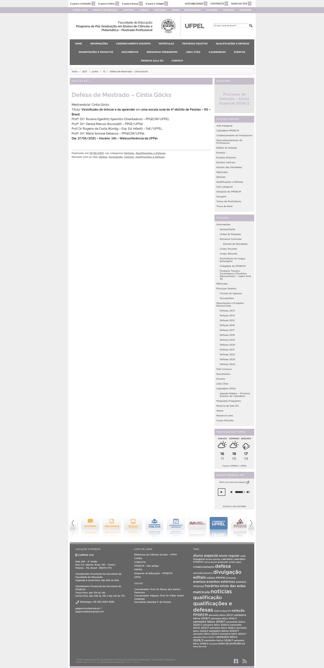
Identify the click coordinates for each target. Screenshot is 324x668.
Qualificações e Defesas (151, 153)
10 (104, 71)
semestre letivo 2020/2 (216, 625)
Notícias (80, 81)
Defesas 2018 (227, 335)
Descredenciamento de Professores (229, 141)
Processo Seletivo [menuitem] (195, 43)
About (219, 410)
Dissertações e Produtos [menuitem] (96, 52)
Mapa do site (240, 3)
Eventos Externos (226, 157)
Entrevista (231, 578)
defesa (103, 157)
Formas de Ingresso (231, 293)
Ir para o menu (108, 3)
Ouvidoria (212, 10)
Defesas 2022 (227, 354)
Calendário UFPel (226, 388)
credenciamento (203, 566)
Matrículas (222, 172)
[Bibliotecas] (109, 527)
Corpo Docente (228, 249)
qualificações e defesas (150, 157)
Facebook (236, 661)
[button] (221, 492)
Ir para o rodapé (156, 3)
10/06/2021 (96, 153)
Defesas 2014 (227, 315)
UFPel (137, 577)
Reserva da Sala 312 (227, 406)
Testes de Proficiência (228, 201)
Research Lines (224, 415)
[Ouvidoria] (87, 527)
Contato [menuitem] (177, 60)
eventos (199, 581)
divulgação (116, 157)
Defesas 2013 (227, 310)
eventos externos (220, 581)
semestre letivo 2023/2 (206, 634)
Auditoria (128, 10)
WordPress (93, 662)
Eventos (220, 152)
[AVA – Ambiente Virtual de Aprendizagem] (194, 527)
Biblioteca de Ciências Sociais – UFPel (155, 554)
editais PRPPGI (216, 577)
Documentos (227, 298)
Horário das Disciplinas (229, 167)
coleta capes (235, 562)
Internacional (192, 10)
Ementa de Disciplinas (235, 244)
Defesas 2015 (227, 320)
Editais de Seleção (226, 148)
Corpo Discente (228, 253)
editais (199, 577)
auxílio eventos (213, 559)
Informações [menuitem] (99, 43)
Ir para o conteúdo (82, 3)
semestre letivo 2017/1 (220, 615)
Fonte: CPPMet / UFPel (234, 466)
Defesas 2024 (227, 364)
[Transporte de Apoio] (130, 527)
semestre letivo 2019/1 (209, 621)
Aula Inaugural (224, 125)
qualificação (207, 597)
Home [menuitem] (78, 43)
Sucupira (221, 196)
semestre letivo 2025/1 (204, 637)
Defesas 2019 (227, 340)
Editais (175, 10)
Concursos (160, 10)
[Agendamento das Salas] (173, 527)
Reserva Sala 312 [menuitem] (152, 60)
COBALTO (140, 562)
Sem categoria (224, 187)
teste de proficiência (231, 643)
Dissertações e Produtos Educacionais (230, 304)
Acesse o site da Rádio (234, 506)
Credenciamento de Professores (234, 135)
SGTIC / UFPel (132, 662)
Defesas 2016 (227, 325)
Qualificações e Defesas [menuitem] (232, 43)
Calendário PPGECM (227, 130)
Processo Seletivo (226, 288)
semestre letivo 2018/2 (224, 618)
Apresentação (227, 229)
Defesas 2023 (227, 359)
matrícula (201, 592)
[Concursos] (151, 527)
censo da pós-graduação (216, 562)
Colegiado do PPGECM (232, 266)
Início (75, 71)
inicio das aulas (233, 586)
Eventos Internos (225, 162)
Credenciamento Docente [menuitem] (133, 43)
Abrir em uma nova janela (232, 482)
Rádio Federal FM (222, 611)
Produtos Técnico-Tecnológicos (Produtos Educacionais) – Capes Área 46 (235, 275)
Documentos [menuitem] (130, 52)
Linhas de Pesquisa (230, 234)
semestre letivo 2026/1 (218, 640)
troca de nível (199, 646)
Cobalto (144, 10)
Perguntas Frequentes (228, 401)
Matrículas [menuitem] (166, 43)
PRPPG (138, 569)
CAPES (138, 558)
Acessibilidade (195, 3)
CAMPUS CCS (86, 555)
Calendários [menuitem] (217, 52)
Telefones (245, 10)
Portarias (228, 10)
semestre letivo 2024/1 (233, 634)
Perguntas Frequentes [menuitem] (162, 52)
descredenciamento (202, 573)
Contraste (218, 3)
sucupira (213, 644)
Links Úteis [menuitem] (193, 52)
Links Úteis (222, 383)
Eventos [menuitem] (239, 52)
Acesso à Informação (105, 10)
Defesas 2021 (227, 349)
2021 (84, 71)
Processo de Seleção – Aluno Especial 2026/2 (234, 98)
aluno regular (229, 555)
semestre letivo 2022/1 (223, 628)
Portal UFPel (80, 10)
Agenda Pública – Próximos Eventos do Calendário (235, 394)
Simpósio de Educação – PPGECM (153, 573)
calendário (227, 559)
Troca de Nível (224, 206)
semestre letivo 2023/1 (224, 630)
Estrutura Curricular (231, 239)
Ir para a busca (132, 3)
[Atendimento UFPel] (216, 527)
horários (212, 586)
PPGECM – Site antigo (146, 566)
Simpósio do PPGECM (228, 191)
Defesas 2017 (227, 330)
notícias (129, 157)
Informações (223, 224)
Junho (95, 71)
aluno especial (205, 555)
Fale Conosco (224, 369)
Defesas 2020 (227, 344)
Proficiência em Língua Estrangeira (232, 259)
